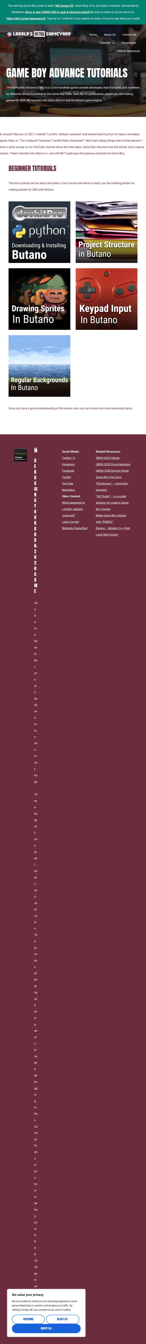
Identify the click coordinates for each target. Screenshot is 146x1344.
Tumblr (66, 477)
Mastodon (68, 490)
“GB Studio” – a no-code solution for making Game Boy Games (112, 503)
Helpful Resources (128, 51)
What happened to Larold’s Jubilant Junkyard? (73, 509)
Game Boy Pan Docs (109, 477)
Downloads (129, 43)
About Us (109, 34)
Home (93, 34)
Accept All (46, 1328)
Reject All (62, 1319)
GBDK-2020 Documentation (113, 464)
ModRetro (18, 12)
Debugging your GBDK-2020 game (35, 525)
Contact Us (129, 34)
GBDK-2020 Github (107, 458)
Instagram (68, 464)
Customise (28, 1319)
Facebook (68, 470)
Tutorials (104, 43)
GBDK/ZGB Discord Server (112, 470)
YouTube (67, 483)
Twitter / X (68, 458)
